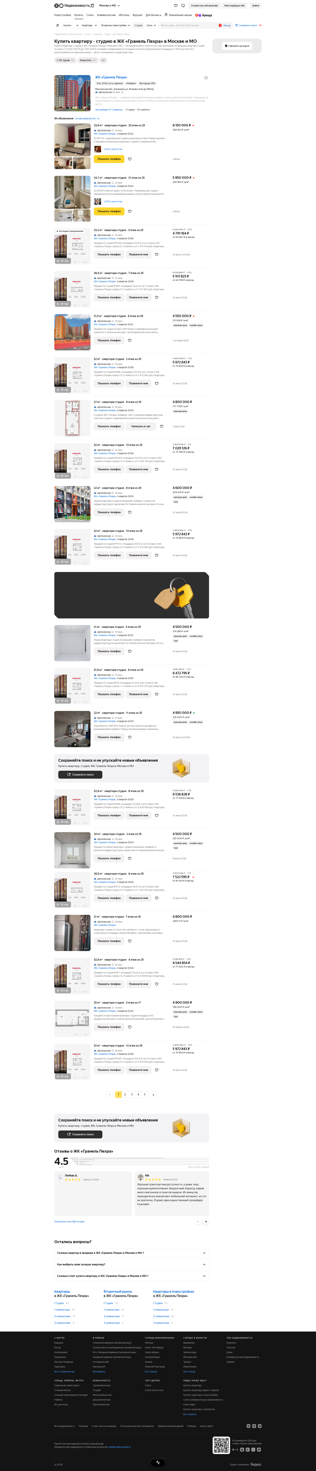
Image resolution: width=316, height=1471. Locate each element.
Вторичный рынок (118, 1292)
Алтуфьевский (101, 1362)
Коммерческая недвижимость (242, 1357)
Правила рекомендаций (170, 1426)
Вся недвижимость (64, 1426)
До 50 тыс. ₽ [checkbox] (90, 600)
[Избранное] (176, 6)
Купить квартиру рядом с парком (201, 1390)
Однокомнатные (102, 1385)
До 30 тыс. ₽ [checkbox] (69, 600)
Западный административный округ (112, 1357)
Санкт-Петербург (154, 1347)
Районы (58, 1399)
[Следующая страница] (153, 1094)
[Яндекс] (256, 1464)
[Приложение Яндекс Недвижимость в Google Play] (248, 1449)
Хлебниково (60, 1352)
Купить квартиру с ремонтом (199, 1409)
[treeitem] (63, 15)
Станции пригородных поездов (71, 1395)
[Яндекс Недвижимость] (74, 5)
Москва (149, 1342)
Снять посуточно (154, 1390)
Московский (190, 1357)
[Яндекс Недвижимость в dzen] (254, 1426)
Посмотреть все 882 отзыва (69, 1221)
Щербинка (189, 1342)
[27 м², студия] (74, 420)
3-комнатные (62, 1322)
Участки (230, 1347)
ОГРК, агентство (113, 149)
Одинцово (59, 1366)
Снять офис (189, 1404)
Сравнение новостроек (66, 1385)
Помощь (191, 1426)
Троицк (187, 1362)
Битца (57, 1347)
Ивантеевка (189, 1366)
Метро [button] (227, 25)
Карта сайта (206, 1426)
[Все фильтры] (57, 25)
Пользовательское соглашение (137, 1426)
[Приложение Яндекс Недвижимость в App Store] (242, 1449)
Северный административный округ (112, 1342)
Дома (229, 1352)
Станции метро (62, 1390)
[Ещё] (103, 60)
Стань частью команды (104, 1426)
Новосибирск (152, 1352)
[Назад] (198, 1221)
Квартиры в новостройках (173, 1292)
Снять (148, 1385)
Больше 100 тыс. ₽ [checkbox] (72, 609)
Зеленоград (189, 1352)
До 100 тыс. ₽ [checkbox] (134, 600)
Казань (148, 1362)
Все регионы (61, 1404)
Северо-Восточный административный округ (117, 1347)
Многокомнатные (102, 1395)
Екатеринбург (152, 1357)
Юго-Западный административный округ (115, 1352)
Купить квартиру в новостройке (200, 1395)
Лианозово (60, 1357)
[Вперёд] (205, 1221)
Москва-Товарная (63, 1362)
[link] (256, 6)
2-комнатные (62, 1316)
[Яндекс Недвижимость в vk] (248, 1426)
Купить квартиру (192, 1385)
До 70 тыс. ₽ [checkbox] (112, 600)
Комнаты (231, 1342)
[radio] (125, 1094)
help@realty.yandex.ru (119, 1447)
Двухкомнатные (101, 1399)
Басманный (99, 1366)
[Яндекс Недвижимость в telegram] (260, 1426)
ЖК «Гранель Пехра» (105, 133)
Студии (59, 1303)
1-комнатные (62, 1309)
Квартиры (62, 1292)
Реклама (83, 1426)
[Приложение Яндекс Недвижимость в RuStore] (259, 1449)
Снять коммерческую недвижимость (203, 1399)
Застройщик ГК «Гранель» (109, 109)
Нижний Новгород (155, 1366)
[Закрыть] (260, 25)
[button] (183, 6)
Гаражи (230, 1362)
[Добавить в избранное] (206, 78)
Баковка (58, 1342)
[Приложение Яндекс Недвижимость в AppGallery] (253, 1449)
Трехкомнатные (101, 1404)
